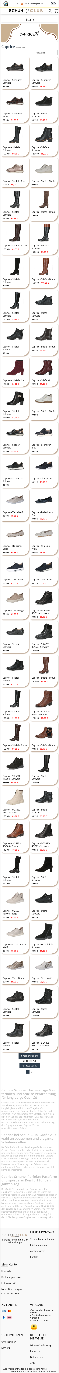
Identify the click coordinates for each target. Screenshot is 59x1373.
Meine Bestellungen (11, 1289)
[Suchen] (50, 10)
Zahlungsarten (37, 1250)
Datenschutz (36, 1357)
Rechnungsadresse (11, 1277)
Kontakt (34, 1256)
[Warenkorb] (56, 10)
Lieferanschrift (8, 1283)
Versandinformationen (42, 1239)
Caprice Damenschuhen (13, 1150)
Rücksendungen (38, 1245)
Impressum (36, 1351)
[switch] (53, 3)
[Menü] (3, 10)
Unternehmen (8, 1341)
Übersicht (6, 1271)
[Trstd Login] (55, 3)
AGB (32, 1363)
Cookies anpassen (10, 1293)
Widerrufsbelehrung (40, 1345)
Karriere (5, 1347)
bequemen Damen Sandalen (16, 1211)
